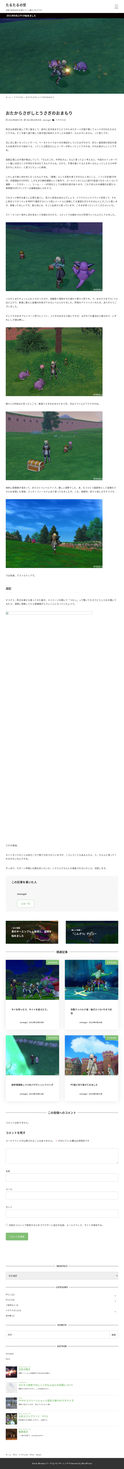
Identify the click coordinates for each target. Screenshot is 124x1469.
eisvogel (10, 1353)
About (38, 1454)
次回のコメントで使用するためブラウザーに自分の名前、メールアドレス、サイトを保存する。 (56, 1225)
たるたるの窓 (16, 4)
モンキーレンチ (62, 1463)
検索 (114, 1334)
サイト (9, 1207)
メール (9, 1189)
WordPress (87, 1463)
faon (8, 1358)
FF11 (8, 1294)
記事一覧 (25, 903)
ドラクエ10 (60, 120)
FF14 (8, 1299)
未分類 (8, 1315)
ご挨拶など (10, 1305)
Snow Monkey (39, 1463)
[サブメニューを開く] (115, 1295)
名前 (8, 1170)
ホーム (8, 1454)
